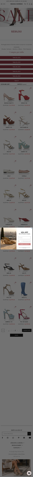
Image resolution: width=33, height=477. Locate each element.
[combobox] (20, 241)
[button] (29, 473)
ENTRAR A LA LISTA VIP (24, 244)
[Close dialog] (31, 228)
